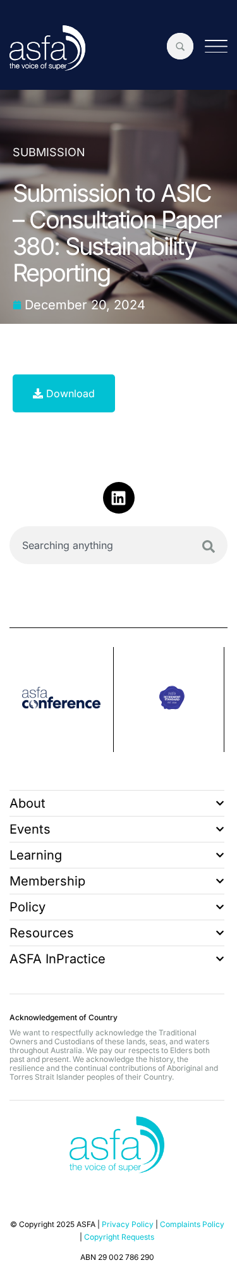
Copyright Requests (119, 1237)
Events (30, 829)
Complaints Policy (192, 1224)
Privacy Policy (128, 1224)
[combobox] (118, 545)
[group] (72, 699)
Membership (47, 881)
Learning (35, 855)
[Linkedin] (119, 498)
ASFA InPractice (57, 958)
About (27, 803)
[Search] (208, 546)
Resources (41, 933)
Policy (27, 907)
